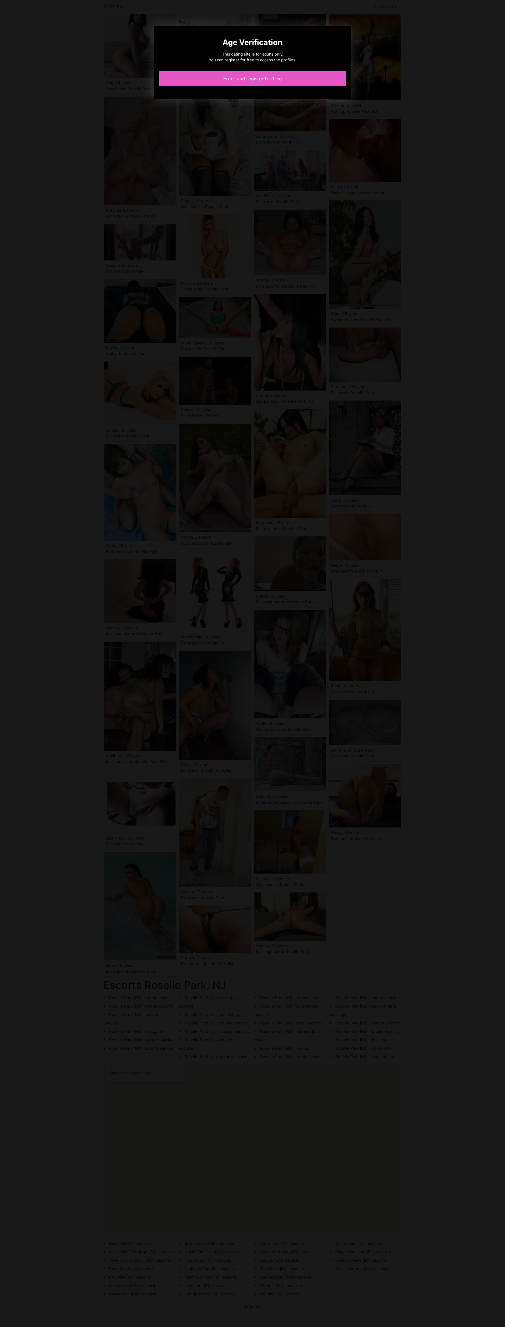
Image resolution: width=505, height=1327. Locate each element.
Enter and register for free (252, 78)
